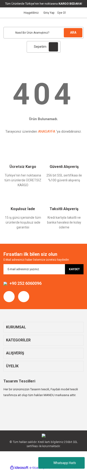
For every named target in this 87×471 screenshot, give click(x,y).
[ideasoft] (19, 467)
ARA (73, 32)
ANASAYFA (46, 131)
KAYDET (74, 269)
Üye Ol (61, 12)
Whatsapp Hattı (64, 463)
